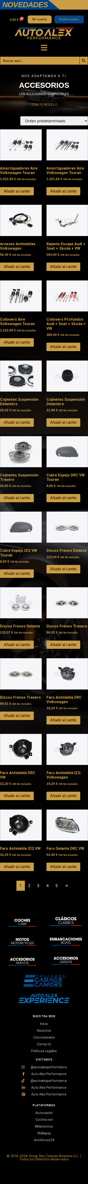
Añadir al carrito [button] (17, 191)
